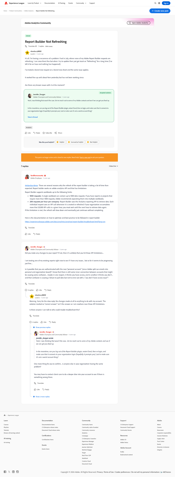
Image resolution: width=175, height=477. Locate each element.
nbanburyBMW (35, 51)
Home (5, 11)
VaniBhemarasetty (36, 175)
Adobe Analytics (29, 11)
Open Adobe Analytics (140, 23)
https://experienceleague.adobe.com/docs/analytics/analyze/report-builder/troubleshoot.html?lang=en (65, 221)
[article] (69, 205)
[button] (159, 10)
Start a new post (85, 157)
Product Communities (15, 11)
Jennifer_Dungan (39, 94)
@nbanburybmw (31, 185)
